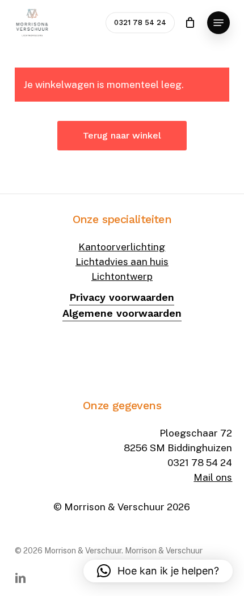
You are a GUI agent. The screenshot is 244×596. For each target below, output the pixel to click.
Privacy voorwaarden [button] (121, 297)
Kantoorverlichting (121, 247)
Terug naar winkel (122, 135)
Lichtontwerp (122, 276)
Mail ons (212, 477)
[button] (218, 22)
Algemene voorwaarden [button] (122, 313)
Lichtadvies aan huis (122, 261)
